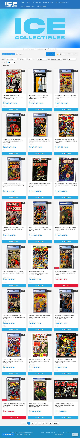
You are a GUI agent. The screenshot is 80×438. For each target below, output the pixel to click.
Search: (3, 59)
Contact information (58, 434)
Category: (65, 59)
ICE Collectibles (50, 433)
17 (50, 423)
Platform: (4, 62)
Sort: (49, 59)
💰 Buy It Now (61, 54)
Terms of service (70, 432)
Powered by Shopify (59, 433)
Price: (19, 59)
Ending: (34, 59)
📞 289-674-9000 (13, 432)
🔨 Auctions (50, 54)
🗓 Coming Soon (72, 53)
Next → (56, 423)
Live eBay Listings (8, 54)
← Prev (24, 423)
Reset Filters (6, 65)
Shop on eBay (9, 434)
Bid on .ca (66, 285)
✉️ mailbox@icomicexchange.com (26, 432)
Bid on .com (13, 109)
